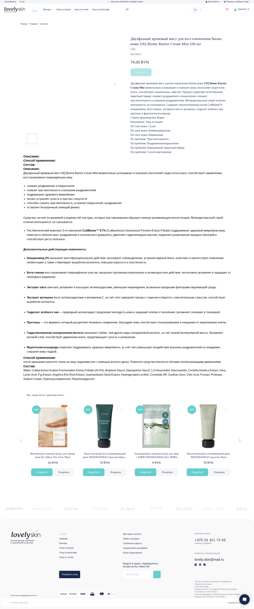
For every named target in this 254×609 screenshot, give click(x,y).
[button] (127, 9)
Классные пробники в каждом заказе (127, 2)
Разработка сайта (235, 603)
